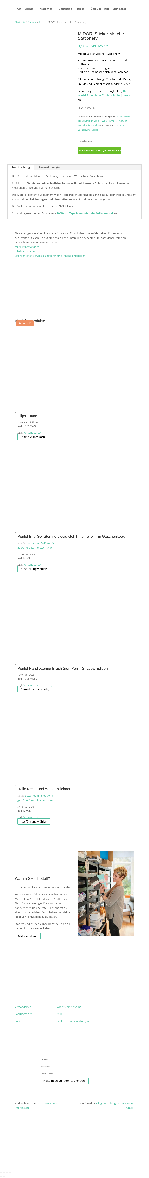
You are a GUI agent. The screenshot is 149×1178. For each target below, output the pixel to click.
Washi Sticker (122, 125)
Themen (80, 9)
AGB (59, 1014)
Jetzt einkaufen (15, 1162)
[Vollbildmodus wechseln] (4, 1172)
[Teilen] (7, 1172)
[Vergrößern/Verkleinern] (1, 1172)
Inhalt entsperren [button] (25, 251)
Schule (42, 22)
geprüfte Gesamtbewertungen (35, 547)
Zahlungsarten (23, 1014)
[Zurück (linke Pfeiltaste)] (1, 1176)
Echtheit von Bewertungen (73, 1021)
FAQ (17, 1021)
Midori (120, 116)
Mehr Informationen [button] (27, 247)
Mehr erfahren (28, 936)
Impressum (22, 1108)
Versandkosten (32, 432)
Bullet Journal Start (111, 120)
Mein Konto (119, 9)
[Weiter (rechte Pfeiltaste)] (4, 1176)
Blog (106, 9)
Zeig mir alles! (93, 125)
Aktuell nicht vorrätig (35, 689)
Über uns (96, 9)
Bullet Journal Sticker (88, 129)
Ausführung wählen (34, 569)
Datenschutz (49, 1103)
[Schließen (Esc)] (10, 1172)
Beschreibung (21, 167)
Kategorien (46, 9)
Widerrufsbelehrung (69, 1007)
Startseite (20, 22)
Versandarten (23, 1007)
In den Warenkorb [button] (33, 437)
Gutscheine (65, 9)
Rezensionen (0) (49, 167)
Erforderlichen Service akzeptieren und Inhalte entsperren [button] (50, 255)
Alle (19, 9)
